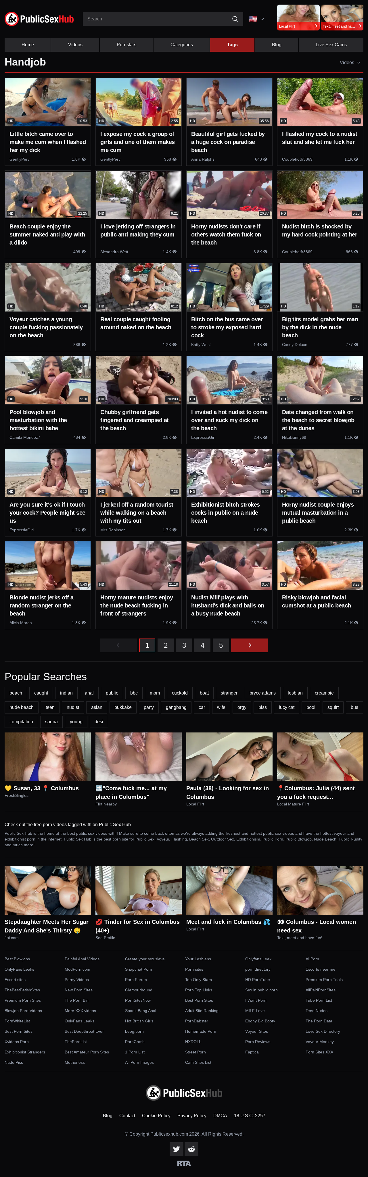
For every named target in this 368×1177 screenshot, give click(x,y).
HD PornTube (257, 979)
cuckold (180, 693)
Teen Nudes (316, 1010)
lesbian (295, 693)
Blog (276, 44)
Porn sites (194, 969)
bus (354, 707)
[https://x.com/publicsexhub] (176, 1149)
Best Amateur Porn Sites (87, 1052)
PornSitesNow (138, 1000)
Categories (181, 44)
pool (310, 707)
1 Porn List (135, 1052)
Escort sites (15, 979)
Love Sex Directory (323, 1031)
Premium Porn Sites (23, 1000)
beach (15, 693)
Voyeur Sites (256, 1031)
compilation (21, 721)
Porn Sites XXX (319, 1052)
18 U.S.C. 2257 (249, 1115)
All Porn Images (139, 1062)
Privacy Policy (191, 1115)
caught (41, 693)
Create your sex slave (145, 959)
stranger (229, 693)
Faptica (252, 1052)
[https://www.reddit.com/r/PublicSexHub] (191, 1149)
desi (99, 721)
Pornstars (126, 44)
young (76, 721)
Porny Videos (77, 979)
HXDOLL (193, 1041)
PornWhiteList (17, 1021)
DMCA (220, 1115)
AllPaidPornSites (321, 990)
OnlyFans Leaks (19, 969)
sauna (51, 721)
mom (155, 693)
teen (50, 707)
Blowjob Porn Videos (23, 1010)
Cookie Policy (156, 1115)
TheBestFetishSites (22, 990)
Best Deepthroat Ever (84, 1031)
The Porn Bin (77, 1000)
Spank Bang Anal (140, 1010)
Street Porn (195, 1052)
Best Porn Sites (199, 1000)
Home (28, 44)
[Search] (235, 19)
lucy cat (286, 707)
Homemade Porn (200, 1031)
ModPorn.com (77, 969)
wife (221, 707)
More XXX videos (80, 1010)
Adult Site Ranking (201, 1010)
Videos (75, 44)
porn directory (258, 969)
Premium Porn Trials (324, 979)
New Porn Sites (79, 990)
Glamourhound (138, 990)
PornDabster (196, 1021)
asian (96, 707)
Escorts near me (321, 969)
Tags (232, 44)
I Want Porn (256, 1000)
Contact (127, 1115)
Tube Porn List (319, 1000)
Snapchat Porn (138, 969)
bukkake (123, 707)
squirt (333, 707)
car (202, 707)
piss (262, 707)
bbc (134, 693)
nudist (73, 707)
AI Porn (312, 959)
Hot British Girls (139, 1021)
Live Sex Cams (331, 44)
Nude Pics (14, 1062)
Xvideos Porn (17, 1041)
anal (89, 693)
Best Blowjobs (17, 959)
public (112, 693)
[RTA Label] (184, 1163)
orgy (241, 707)
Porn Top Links (198, 990)
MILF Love (255, 1010)
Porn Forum (136, 979)
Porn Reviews (257, 1041)
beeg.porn (134, 1031)
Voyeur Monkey (320, 1041)
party (149, 707)
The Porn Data (319, 1021)
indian (66, 693)
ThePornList (76, 1041)
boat (204, 693)
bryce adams (263, 693)
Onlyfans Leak (258, 959)
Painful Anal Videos (82, 959)
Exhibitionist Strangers (25, 1052)
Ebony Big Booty (260, 1021)
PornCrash (135, 1041)
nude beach (21, 707)
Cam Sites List (198, 1062)
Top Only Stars (198, 979)
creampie (324, 693)
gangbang (176, 707)
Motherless (75, 1062)
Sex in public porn (261, 990)
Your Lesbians (198, 959)
